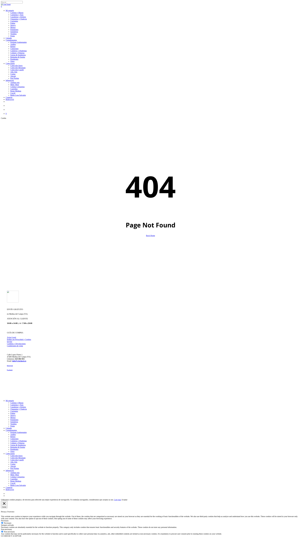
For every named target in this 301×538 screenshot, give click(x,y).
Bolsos (12, 437)
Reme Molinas (15, 481)
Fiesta (12, 426)
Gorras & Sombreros (18, 445)
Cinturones (14, 439)
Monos (13, 418)
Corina (12, 464)
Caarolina (14, 479)
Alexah (13, 466)
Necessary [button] (5, 521)
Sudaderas (14, 422)
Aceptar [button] (124, 500)
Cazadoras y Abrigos (18, 407)
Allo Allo (13, 462)
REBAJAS (10, 490)
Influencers (10, 471)
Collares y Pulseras (17, 443)
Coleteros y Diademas (18, 441)
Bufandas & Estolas (17, 447)
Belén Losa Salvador (18, 485)
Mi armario (10, 401)
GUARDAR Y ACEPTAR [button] (11, 536)
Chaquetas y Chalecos (18, 409)
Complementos (11, 430)
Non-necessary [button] (6, 529)
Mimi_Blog (14, 475)
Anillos (13, 435)
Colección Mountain (18, 458)
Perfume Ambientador (18, 432)
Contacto (9, 487)
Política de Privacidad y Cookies (19, 339)
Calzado (9, 428)
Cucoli (12, 483)
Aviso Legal (11, 337)
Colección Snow (16, 456)
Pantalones (14, 420)
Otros (12, 451)
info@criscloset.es (19, 361)
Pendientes (14, 449)
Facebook (9, 370)
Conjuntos (14, 411)
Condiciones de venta (15, 346)
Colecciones (10, 454)
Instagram (10, 365)
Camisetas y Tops (16, 405)
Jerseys (13, 415)
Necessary (7, 523)
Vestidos (13, 424)
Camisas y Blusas (16, 403)
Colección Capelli (17, 460)
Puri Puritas (14, 468)
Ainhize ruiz (15, 473)
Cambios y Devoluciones (16, 344)
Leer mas (117, 500)
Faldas (12, 413)
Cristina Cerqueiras (17, 477)
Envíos (9, 342)
